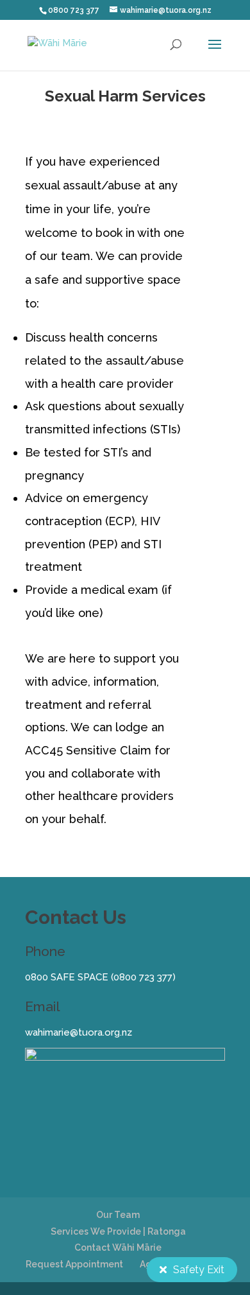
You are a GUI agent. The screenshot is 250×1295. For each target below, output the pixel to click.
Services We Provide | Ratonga (118, 1231)
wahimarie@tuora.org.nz (78, 1032)
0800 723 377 (142, 977)
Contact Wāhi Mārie (118, 1247)
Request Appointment (74, 1264)
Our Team (118, 1215)
